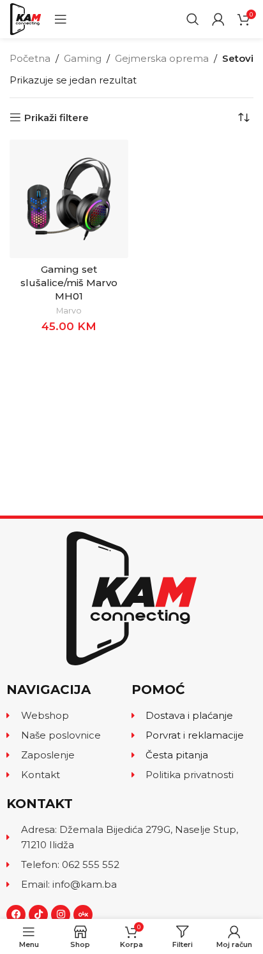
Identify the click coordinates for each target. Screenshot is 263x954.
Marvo (69, 310)
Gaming (82, 58)
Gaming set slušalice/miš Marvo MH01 (68, 282)
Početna (30, 58)
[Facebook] (16, 914)
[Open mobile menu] (60, 19)
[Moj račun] (218, 19)
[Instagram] (60, 914)
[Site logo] (25, 18)
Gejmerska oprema (162, 58)
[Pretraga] (193, 19)
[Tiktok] (38, 914)
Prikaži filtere (56, 117)
